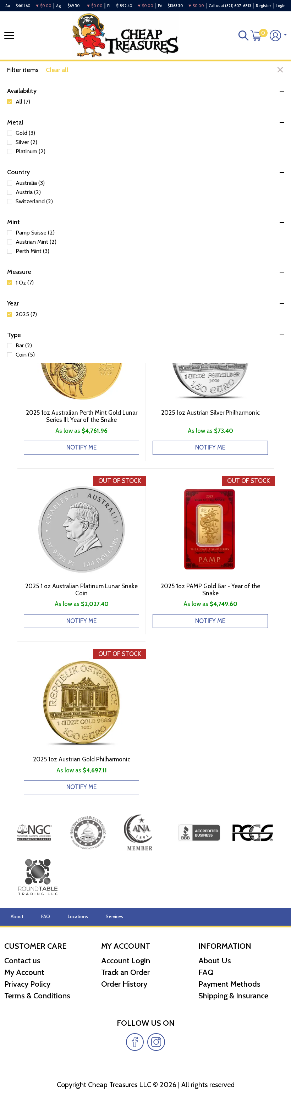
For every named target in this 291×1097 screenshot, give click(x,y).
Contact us (22, 960)
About (17, 916)
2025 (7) (26, 314)
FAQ (45, 916)
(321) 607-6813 (238, 5)
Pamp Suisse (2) (35, 233)
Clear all (57, 70)
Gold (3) (25, 133)
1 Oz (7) (25, 283)
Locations (78, 916)
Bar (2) (24, 345)
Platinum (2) (30, 151)
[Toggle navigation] (9, 35)
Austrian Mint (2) (36, 242)
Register (263, 5)
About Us (214, 960)
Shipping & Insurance (233, 995)
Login (281, 5)
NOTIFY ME (81, 447)
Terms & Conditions (37, 995)
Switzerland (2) (34, 201)
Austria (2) (28, 192)
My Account (24, 972)
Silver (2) (26, 142)
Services (114, 916)
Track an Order (125, 972)
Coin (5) (25, 355)
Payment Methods (229, 984)
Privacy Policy (27, 984)
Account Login (125, 960)
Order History (124, 984)
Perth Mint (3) (32, 251)
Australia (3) (30, 183)
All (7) (23, 102)
